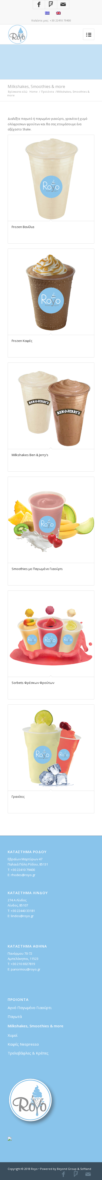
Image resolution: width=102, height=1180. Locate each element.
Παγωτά (15, 1016)
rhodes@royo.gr (23, 875)
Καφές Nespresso (23, 1044)
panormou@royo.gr (25, 969)
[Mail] (63, 4)
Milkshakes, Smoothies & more (35, 1025)
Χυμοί (13, 1035)
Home (33, 91)
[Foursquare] (51, 4)
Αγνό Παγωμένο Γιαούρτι (30, 1007)
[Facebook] (39, 4)
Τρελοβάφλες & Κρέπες (28, 1053)
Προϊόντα (47, 91)
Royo (34, 1169)
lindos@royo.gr (22, 916)
